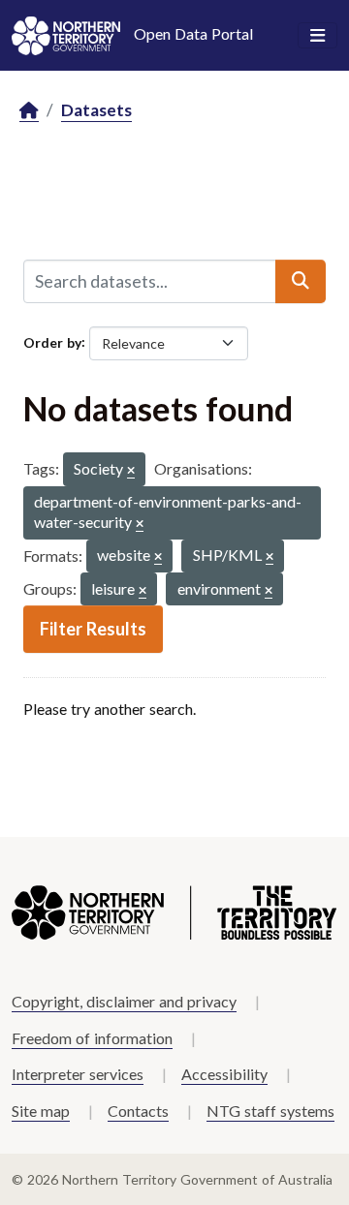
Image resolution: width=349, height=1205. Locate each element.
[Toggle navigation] (317, 35)
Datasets (96, 110)
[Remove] (131, 471)
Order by (52, 341)
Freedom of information (92, 1038)
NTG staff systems (270, 1110)
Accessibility (224, 1074)
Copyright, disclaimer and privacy (124, 1001)
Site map (41, 1110)
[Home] (29, 111)
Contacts (138, 1110)
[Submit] (300, 281)
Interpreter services (77, 1074)
